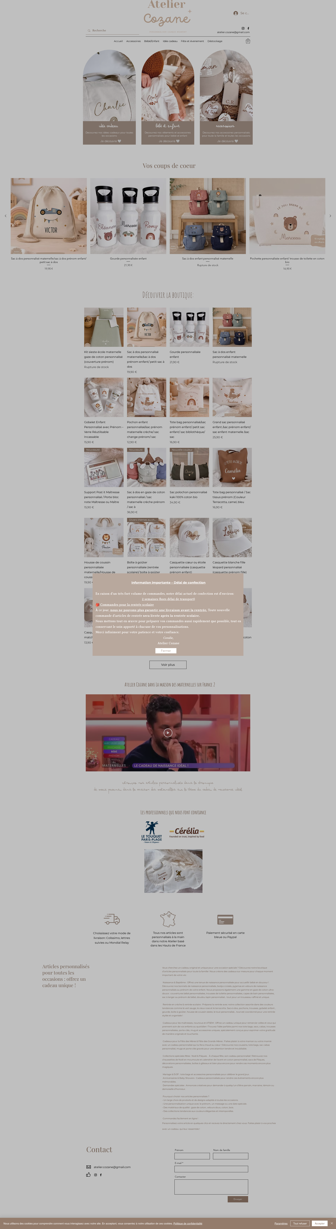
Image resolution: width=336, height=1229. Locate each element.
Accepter (320, 1223)
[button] (165, 650)
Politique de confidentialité (187, 1223)
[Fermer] (332, 1223)
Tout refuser (300, 1223)
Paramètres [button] (281, 1223)
